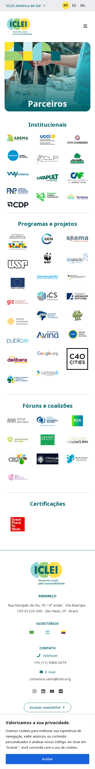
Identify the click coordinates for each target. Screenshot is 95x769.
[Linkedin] (43, 691)
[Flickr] (60, 691)
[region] (47, 742)
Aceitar (47, 759)
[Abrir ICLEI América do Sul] (44, 5)
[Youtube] (52, 691)
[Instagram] (34, 691)
